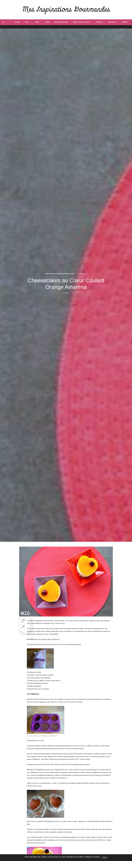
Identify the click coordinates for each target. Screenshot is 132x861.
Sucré (37, 22)
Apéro (47, 22)
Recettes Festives (61, 22)
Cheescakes (49, 273)
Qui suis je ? (112, 22)
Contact (125, 22)
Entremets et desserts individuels (63, 273)
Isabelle (66, 292)
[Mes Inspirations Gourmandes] (66, 9)
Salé (27, 22)
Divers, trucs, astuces (81, 22)
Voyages (99, 22)
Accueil (17, 22)
